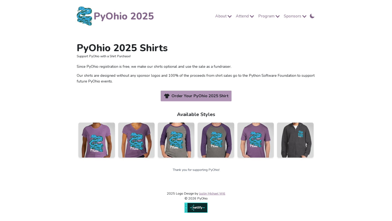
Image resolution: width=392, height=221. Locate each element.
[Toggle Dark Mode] (312, 15)
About (221, 16)
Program (266, 16)
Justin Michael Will (212, 193)
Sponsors (292, 16)
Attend (242, 16)
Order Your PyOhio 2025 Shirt (200, 96)
